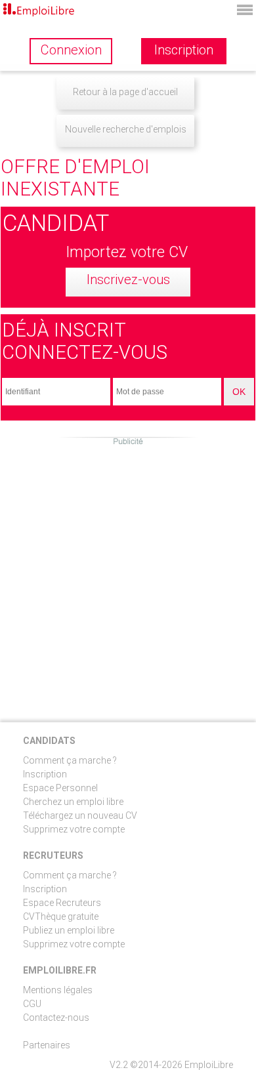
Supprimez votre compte (74, 829)
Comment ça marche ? (70, 760)
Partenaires (46, 1045)
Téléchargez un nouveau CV (80, 815)
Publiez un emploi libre (68, 930)
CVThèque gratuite (60, 916)
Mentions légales (58, 990)
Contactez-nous (56, 1017)
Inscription (45, 774)
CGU (32, 1003)
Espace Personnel (60, 788)
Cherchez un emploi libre (73, 801)
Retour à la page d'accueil (125, 92)
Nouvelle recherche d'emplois (125, 129)
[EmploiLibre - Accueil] (39, 10)
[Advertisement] (128, 575)
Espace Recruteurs (62, 902)
